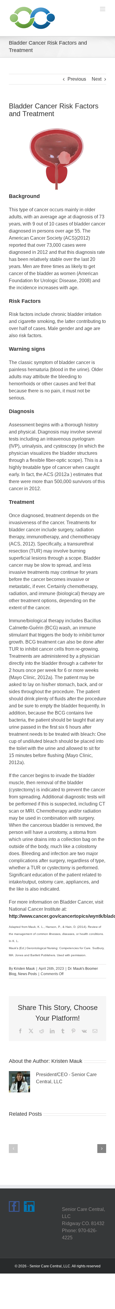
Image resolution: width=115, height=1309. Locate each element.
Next (96, 79)
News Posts (27, 974)
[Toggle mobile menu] (103, 9)
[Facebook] (14, 1206)
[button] (13, 1148)
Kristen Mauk (24, 969)
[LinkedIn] (29, 1206)
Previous (77, 79)
